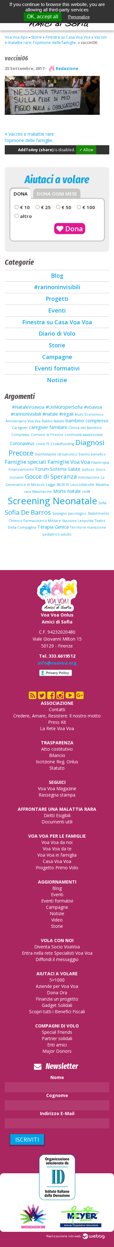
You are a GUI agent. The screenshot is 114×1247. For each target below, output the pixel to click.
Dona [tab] (21, 193)
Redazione (67, 68)
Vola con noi (57, 940)
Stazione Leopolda (77, 520)
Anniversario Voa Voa (23, 421)
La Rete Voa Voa (57, 728)
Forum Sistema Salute (57, 469)
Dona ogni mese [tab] (57, 193)
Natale (74, 491)
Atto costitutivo (57, 749)
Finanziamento (21, 469)
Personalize (79, 17)
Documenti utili (57, 822)
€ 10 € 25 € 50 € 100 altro (57, 211)
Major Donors (57, 1051)
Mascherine (42, 491)
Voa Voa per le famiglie (57, 836)
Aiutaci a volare (57, 974)
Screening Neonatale (52, 500)
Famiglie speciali (25, 461)
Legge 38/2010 (57, 484)
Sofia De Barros (28, 512)
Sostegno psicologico (69, 513)
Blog (57, 275)
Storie (36, 37)
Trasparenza (57, 743)
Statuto (57, 768)
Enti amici (57, 1045)
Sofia (102, 503)
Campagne (57, 357)
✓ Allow (86, 149)
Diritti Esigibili (57, 815)
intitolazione (88, 477)
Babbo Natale (53, 421)
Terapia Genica (53, 527)
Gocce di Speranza (51, 476)
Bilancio (57, 755)
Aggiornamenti (57, 882)
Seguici (57, 782)
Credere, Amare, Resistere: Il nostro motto (57, 716)
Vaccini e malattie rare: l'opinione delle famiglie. (56, 39)
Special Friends (57, 1032)
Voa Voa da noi (57, 842)
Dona (73, 228)
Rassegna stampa (57, 795)
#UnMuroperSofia (64, 407)
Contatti (57, 709)
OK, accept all (42, 16)
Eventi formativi (57, 368)
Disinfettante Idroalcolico (56, 454)
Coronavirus (22, 443)
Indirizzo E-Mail (57, 1113)
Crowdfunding (62, 444)
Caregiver (20, 427)
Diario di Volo (57, 333)
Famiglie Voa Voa (69, 461)
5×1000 (57, 980)
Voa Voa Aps (16, 37)
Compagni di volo (57, 1026)
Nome (57, 1077)
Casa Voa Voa (57, 861)
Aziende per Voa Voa (57, 986)
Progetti (57, 298)
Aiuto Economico (89, 414)
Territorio (78, 527)
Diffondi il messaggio (57, 959)
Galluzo (88, 469)
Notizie (57, 380)
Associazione (57, 703)
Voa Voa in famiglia (57, 855)
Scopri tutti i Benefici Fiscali (57, 1011)
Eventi (57, 310)
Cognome (57, 1095)
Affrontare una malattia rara (57, 809)
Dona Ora (57, 993)
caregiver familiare (48, 427)
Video (57, 920)
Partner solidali (57, 1038)
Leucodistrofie (82, 484)
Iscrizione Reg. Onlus (57, 762)
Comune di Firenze (47, 434)
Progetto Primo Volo (57, 868)
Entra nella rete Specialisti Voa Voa (57, 953)
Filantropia (100, 462)
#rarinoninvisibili (57, 287)
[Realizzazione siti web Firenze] (93, 1236)
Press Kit (57, 722)
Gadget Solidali (57, 1005)
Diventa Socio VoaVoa (57, 947)
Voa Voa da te (57, 849)
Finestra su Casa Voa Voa (68, 37)
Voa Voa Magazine (57, 788)
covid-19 (42, 444)
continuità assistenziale (84, 434)
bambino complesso (87, 421)
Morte (59, 491)
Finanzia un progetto (57, 999)
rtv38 (86, 491)
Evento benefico (92, 454)
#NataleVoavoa (28, 407)
